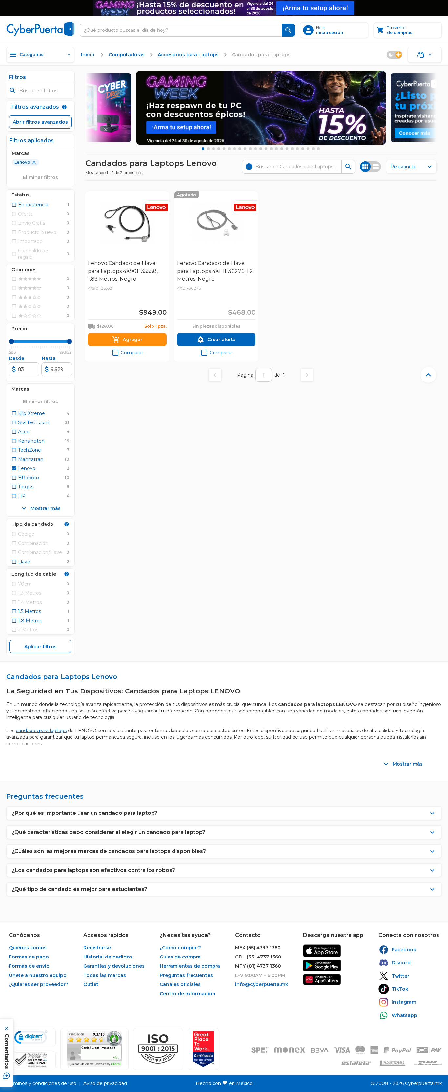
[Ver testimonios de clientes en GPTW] (203, 1049)
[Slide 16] (281, 148)
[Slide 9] (245, 148)
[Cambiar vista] (370, 166)
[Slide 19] (297, 148)
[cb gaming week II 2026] (261, 108)
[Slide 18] (292, 148)
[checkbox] (29, 204)
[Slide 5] (224, 148)
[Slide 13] (266, 148)
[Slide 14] (271, 148)
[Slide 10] (250, 148)
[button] (158, 1049)
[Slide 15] (276, 148)
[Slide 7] (234, 148)
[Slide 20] (302, 148)
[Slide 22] (313, 148)
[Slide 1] (203, 148)
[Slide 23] (318, 148)
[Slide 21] (308, 148)
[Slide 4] (218, 148)
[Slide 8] (239, 148)
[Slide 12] (260, 148)
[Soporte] (425, 55)
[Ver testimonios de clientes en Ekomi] (94, 1049)
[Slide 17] (287, 148)
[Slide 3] (213, 148)
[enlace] (322, 950)
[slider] (11, 341)
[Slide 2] (208, 148)
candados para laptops (41, 730)
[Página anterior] (214, 374)
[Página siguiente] (307, 374)
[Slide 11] (255, 148)
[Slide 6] (229, 148)
